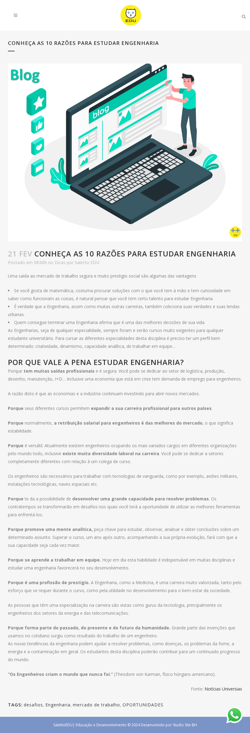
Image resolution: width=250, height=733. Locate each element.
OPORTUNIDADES (143, 705)
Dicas (60, 262)
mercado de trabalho (96, 705)
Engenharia (57, 705)
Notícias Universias (223, 689)
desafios (33, 705)
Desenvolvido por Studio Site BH (169, 724)
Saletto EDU (87, 262)
